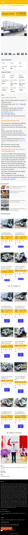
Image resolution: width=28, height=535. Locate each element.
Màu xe (20, 62)
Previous (2, 34)
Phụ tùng (19, 519)
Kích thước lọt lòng (22, 81)
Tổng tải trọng (5, 87)
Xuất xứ (20, 66)
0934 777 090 (7, 528)
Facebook (5, 530)
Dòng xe (12, 62)
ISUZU (3, 2)
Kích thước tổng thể (13, 81)
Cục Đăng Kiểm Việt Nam (8, 179)
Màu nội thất (4, 66)
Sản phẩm (12, 519)
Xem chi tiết (7, 246)
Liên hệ (23, 519)
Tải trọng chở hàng (13, 88)
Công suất (12, 75)
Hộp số (3, 75)
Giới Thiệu (7, 519)
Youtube (12, 530)
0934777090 (2, 532)
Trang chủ (2, 519)
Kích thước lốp (22, 87)
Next (25, 34)
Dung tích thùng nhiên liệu (5, 81)
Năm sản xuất (13, 66)
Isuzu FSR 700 (4, 524)
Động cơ (20, 75)
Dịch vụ (15, 519)
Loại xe (3, 62)
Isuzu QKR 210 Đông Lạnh (13, 524)
